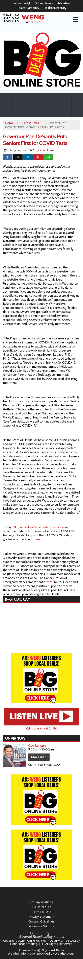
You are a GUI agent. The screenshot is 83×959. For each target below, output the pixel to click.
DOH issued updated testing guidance (38, 527)
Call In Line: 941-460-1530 (41, 728)
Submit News (44, 3)
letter (49, 582)
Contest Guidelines (41, 921)
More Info (39, 757)
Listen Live (20, 3)
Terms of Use (41, 912)
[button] (75, 19)
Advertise (63, 3)
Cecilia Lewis (46, 150)
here (37, 539)
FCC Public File (41, 907)
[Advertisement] (41, 60)
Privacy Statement (41, 916)
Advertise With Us (41, 926)
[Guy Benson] (14, 755)
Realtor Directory (28, 8)
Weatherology (65, 953)
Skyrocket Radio (52, 950)
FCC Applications (41, 902)
